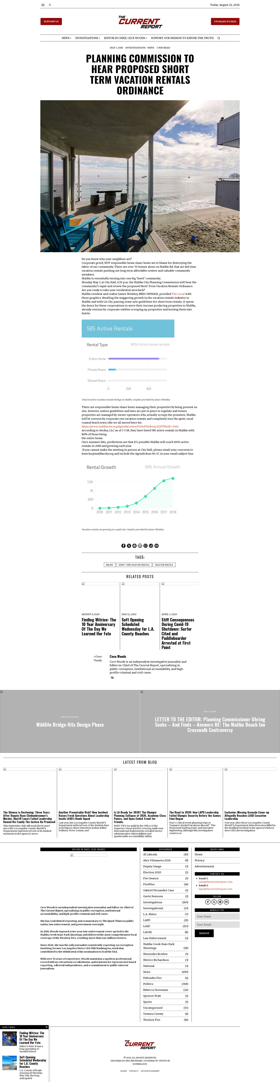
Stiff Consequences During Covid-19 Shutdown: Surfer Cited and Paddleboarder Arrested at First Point (178, 633)
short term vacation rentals (134, 564)
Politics (148, 983)
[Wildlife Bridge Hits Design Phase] (70, 721)
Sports (147, 1001)
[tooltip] (123, 546)
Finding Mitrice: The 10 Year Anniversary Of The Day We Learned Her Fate (99, 626)
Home (199, 854)
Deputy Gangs (152, 866)
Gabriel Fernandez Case (158, 890)
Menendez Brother (155, 954)
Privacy (199, 860)
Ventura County (153, 1013)
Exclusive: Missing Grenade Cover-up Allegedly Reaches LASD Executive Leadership (247, 815)
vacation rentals (164, 564)
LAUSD (147, 932)
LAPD (146, 920)
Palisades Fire (152, 978)
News (150, 47)
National (148, 966)
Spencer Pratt (152, 995)
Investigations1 (153, 908)
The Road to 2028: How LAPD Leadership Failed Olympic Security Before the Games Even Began (195, 815)
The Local (178, 294)
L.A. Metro (150, 914)
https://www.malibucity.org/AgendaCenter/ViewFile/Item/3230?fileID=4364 (130, 426)
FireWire (149, 884)
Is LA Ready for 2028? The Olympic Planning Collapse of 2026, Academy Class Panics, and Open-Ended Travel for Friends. (140, 817)
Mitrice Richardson (156, 960)
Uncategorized (152, 1007)
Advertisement (204, 866)
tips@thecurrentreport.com (215, 889)
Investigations (135, 47)
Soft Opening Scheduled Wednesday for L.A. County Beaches (138, 626)
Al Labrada (150, 854)
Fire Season (150, 878)
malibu (109, 564)
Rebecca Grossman (155, 989)
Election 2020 (152, 872)
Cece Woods (118, 656)
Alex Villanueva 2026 (157, 860)
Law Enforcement (154, 938)
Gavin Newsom (153, 896)
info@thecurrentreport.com (215, 881)
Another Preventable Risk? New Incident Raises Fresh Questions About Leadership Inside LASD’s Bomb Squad (84, 815)
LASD (146, 926)
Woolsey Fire (151, 1019)
